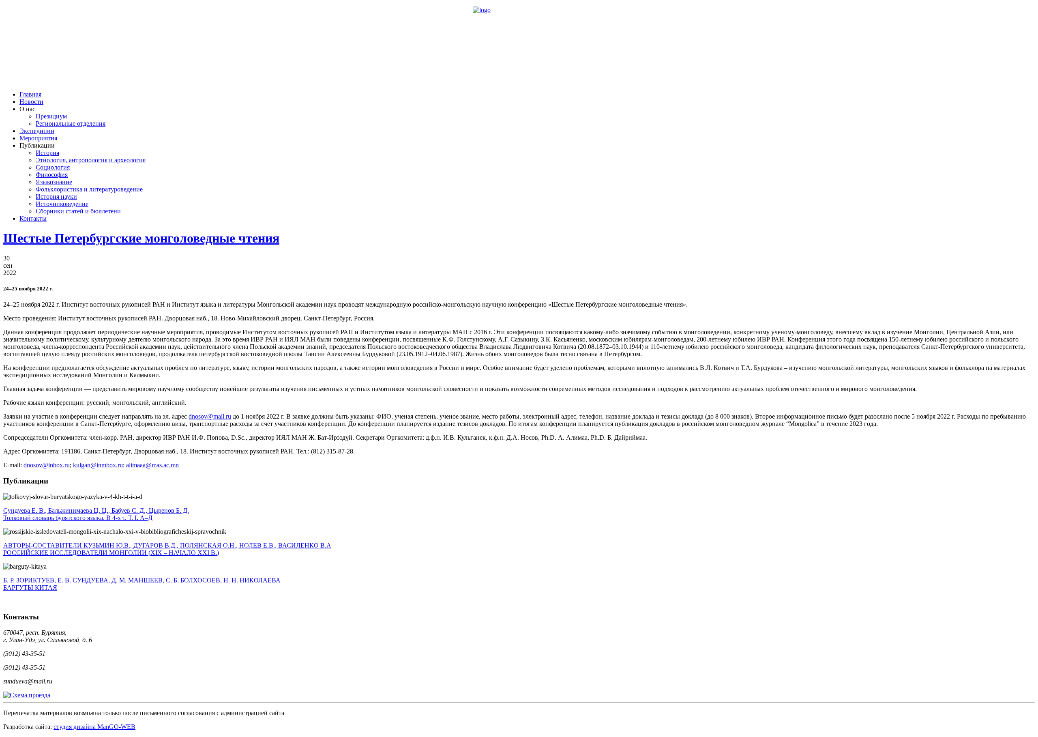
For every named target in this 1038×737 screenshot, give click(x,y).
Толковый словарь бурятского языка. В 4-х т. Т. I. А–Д (96, 514)
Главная (30, 94)
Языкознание (54, 181)
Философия (52, 174)
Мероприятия (38, 138)
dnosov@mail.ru (210, 416)
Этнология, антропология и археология (91, 160)
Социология (53, 167)
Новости (31, 101)
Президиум (51, 116)
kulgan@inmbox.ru (98, 465)
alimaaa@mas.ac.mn (152, 465)
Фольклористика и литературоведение (89, 189)
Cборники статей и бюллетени (78, 211)
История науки (56, 196)
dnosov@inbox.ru (47, 465)
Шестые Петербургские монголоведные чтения (141, 238)
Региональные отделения (70, 123)
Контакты (33, 218)
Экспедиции (36, 130)
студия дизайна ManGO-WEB (94, 726)
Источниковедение (62, 203)
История (47, 152)
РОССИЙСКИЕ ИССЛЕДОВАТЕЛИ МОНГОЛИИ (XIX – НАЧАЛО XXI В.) (167, 549)
